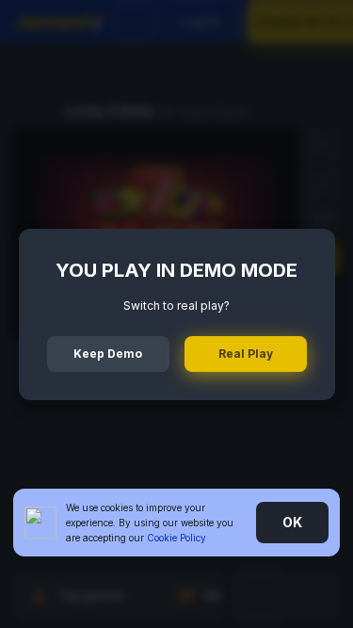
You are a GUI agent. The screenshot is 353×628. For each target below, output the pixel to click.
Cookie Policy (176, 537)
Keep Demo (107, 353)
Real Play (245, 353)
